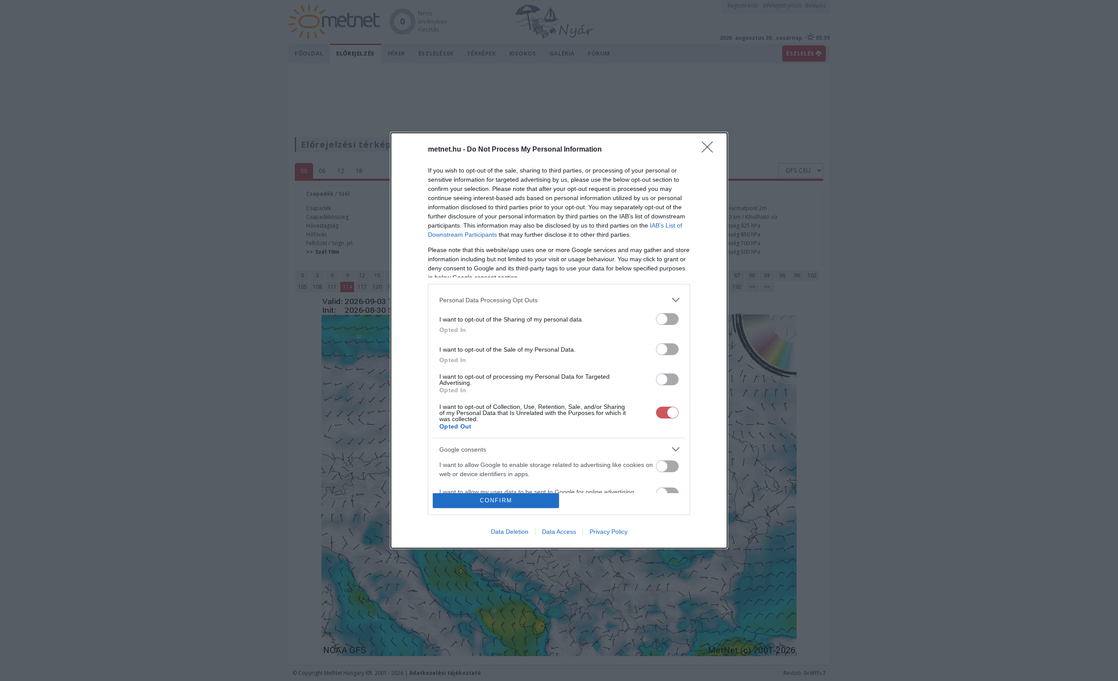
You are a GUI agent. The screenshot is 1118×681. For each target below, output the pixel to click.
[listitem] (559, 299)
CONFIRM (496, 500)
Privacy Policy (609, 531)
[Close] (710, 150)
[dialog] (559, 340)
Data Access (559, 531)
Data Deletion (509, 531)
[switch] (667, 319)
